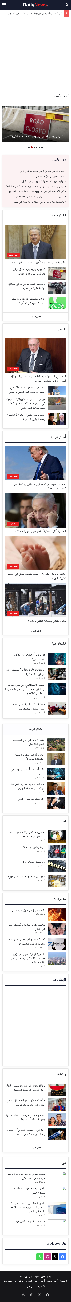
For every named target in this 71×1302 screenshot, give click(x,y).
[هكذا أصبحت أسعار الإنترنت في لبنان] (56, 774)
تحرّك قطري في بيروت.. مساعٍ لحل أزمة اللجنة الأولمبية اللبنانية (25, 1088)
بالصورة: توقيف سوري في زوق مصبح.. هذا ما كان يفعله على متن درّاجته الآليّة (27, 958)
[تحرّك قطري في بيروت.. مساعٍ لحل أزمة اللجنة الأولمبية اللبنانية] (57, 1090)
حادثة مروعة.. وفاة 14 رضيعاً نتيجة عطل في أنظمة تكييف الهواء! (37, 576)
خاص (62, 329)
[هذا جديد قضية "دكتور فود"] (57, 1225)
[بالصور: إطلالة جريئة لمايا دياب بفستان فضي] (57, 1193)
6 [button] (29, 147)
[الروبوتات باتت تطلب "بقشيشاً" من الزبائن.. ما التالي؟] (57, 674)
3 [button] (36, 147)
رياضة (61, 1074)
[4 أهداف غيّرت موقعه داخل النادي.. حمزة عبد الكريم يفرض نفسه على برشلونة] (57, 1104)
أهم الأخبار (61, 96)
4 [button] (34, 147)
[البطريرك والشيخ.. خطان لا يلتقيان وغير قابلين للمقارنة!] (57, 419)
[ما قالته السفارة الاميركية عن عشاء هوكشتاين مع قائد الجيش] (56, 788)
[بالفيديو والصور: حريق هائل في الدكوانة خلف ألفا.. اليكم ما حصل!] (57, 390)
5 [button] (31, 147)
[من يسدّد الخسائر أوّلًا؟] (57, 866)
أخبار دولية (58, 437)
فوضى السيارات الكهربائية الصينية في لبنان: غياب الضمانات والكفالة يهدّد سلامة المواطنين (25, 404)
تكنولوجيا (59, 643)
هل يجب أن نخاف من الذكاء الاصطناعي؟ (29, 657)
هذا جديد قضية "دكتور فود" (29, 1221)
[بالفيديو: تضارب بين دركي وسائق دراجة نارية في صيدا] (35, 124)
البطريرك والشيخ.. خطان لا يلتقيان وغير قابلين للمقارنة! (26, 417)
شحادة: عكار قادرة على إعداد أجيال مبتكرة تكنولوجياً (28, 707)
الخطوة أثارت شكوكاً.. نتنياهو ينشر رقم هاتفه (40, 531)
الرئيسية (63, 1281)
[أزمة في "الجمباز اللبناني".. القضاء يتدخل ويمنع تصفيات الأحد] (57, 1134)
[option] (35, 124)
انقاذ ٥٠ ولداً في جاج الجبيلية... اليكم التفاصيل (27, 742)
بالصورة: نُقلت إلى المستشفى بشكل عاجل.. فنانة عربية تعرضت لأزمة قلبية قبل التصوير (27, 1207)
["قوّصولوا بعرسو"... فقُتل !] (56, 803)
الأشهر (35, 729)
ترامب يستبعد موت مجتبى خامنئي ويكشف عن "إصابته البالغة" (34, 186)
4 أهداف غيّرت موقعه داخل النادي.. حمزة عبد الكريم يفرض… (25, 1103)
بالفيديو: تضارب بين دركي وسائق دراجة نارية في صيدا (37, 136)
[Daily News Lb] (35, 5)
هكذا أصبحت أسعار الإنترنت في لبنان (27, 771)
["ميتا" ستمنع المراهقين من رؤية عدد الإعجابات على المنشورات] (57, 944)
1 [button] (42, 147)
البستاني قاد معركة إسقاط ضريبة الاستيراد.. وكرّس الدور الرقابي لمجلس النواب (37, 379)
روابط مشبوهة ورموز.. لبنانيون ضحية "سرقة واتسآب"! (28, 301)
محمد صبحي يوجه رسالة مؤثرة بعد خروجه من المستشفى (26, 1176)
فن (64, 1163)
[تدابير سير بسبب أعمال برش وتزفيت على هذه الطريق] (57, 273)
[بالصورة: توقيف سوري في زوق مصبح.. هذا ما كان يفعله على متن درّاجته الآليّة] (57, 958)
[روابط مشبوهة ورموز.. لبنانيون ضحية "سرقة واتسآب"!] (57, 303)
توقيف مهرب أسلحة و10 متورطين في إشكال (43, 181)
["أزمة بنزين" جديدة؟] (57, 851)
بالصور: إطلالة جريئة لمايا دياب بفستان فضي (28, 1190)
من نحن (30, 1286)
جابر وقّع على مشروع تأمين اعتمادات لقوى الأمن (42, 171)
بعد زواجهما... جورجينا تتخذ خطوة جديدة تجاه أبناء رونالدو (25, 1117)
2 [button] (39, 147)
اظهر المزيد (35, 317)
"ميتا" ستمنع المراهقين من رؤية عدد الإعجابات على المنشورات (35, 191)
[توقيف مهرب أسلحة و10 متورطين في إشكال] (57, 929)
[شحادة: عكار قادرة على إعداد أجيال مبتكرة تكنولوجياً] (57, 708)
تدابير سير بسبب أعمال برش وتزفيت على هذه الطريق (39, 13)
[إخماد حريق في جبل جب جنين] (57, 914)
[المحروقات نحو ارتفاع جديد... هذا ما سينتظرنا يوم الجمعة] (57, 836)
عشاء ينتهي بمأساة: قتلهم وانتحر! (47, 621)
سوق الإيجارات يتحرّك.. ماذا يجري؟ (26, 876)
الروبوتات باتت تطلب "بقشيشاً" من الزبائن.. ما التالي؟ (25, 672)
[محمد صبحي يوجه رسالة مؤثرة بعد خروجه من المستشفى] (57, 1178)
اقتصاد (61, 821)
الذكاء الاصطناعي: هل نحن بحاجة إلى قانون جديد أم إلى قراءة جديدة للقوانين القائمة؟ (25, 689)
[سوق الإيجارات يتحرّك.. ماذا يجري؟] (57, 881)
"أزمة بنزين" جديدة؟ (34, 847)
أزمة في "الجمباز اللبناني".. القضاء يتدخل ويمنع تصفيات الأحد (26, 1132)
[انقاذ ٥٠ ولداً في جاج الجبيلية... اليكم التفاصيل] (56, 744)
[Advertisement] (35, 54)
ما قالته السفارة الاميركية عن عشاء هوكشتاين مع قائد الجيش (26, 786)
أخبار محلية (58, 215)
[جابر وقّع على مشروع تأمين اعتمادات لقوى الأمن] (56, 759)
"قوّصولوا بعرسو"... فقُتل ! (30, 799)
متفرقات (59, 899)
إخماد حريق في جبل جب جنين (50, 176)
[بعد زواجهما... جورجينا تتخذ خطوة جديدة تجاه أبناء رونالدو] (57, 1119)
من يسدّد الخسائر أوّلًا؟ (33, 861)
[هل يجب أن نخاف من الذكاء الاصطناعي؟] (57, 659)
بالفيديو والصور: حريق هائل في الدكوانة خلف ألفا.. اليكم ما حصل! (26, 390)
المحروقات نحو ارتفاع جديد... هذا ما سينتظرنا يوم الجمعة (25, 834)
